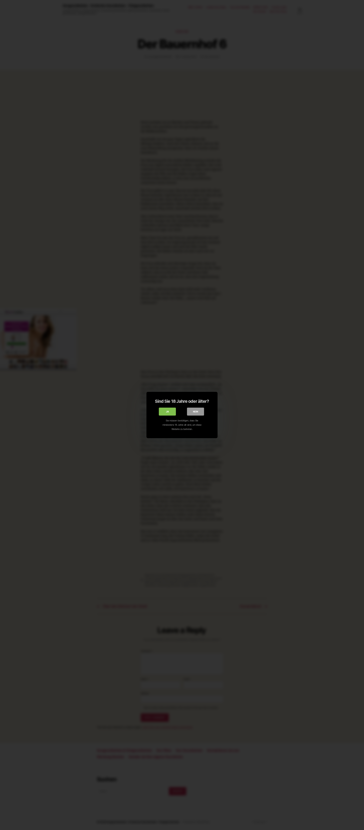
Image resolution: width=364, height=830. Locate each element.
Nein (195, 411)
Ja (167, 411)
